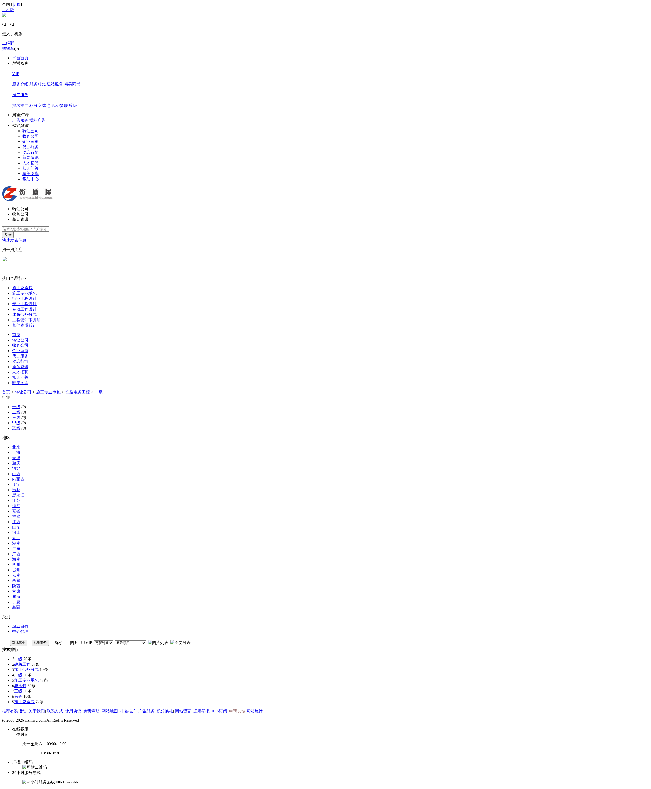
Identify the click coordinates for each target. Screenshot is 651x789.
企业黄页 (30, 141)
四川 (16, 564)
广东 (16, 548)
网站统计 (254, 711)
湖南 (16, 543)
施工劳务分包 (26, 669)
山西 (16, 474)
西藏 (16, 580)
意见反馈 (55, 105)
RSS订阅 (219, 711)
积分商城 (37, 105)
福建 (16, 516)
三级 (16, 417)
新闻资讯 (30, 157)
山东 (16, 527)
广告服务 (20, 120)
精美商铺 (72, 84)
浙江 (16, 506)
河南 (16, 532)
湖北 (16, 538)
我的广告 (37, 120)
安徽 (16, 511)
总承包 (20, 685)
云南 (16, 575)
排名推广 (20, 105)
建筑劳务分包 (24, 314)
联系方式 (55, 711)
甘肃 (16, 591)
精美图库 (30, 173)
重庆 (16, 463)
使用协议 (73, 711)
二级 (16, 412)
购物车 (8, 48)
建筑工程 (22, 664)
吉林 (16, 490)
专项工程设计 (24, 309)
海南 (16, 559)
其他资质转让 (24, 325)
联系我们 (72, 105)
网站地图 (110, 711)
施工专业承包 (24, 293)
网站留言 (183, 711)
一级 (99, 392)
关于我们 (36, 711)
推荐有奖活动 (14, 711)
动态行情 (30, 152)
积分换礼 (165, 711)
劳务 (18, 696)
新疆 (16, 607)
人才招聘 (30, 163)
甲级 (16, 423)
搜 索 (8, 235)
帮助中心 (30, 179)
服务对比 (37, 84)
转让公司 (30, 131)
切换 (16, 4)
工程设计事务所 (26, 320)
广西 (16, 554)
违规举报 (201, 711)
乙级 (16, 428)
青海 (16, 596)
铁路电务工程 (77, 392)
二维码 (8, 43)
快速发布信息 (14, 240)
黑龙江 (18, 495)
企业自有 (20, 626)
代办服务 (30, 147)
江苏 (16, 500)
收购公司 (30, 136)
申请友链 (237, 711)
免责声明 (91, 711)
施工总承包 (22, 288)
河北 (16, 468)
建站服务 (55, 84)
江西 (16, 522)
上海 (16, 452)
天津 (16, 458)
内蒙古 (18, 479)
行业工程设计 (24, 298)
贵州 (16, 570)
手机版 (8, 10)
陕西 (16, 586)
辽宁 (16, 484)
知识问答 (30, 168)
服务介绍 (20, 84)
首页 (16, 334)
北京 (16, 447)
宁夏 (16, 602)
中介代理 (20, 631)
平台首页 (20, 58)
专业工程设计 (24, 304)
